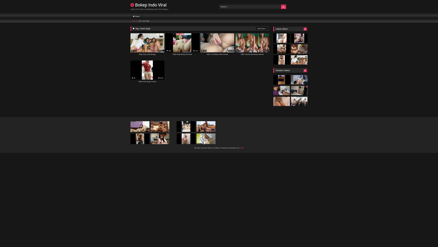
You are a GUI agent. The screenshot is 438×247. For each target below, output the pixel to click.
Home (137, 16)
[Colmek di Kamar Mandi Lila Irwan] (281, 49)
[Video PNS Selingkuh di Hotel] (281, 101)
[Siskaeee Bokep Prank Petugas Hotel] (299, 90)
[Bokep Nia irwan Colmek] (299, 49)
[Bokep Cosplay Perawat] (160, 138)
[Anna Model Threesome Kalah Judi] (139, 138)
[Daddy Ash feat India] (281, 38)
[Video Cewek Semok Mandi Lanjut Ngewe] (186, 138)
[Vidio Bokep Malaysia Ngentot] (206, 126)
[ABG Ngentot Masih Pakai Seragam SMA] (281, 79)
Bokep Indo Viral (150, 5)
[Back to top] (430, 240)
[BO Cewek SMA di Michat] (281, 90)
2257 (242, 148)
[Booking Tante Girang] (186, 126)
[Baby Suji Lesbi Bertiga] (299, 60)
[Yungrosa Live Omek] (299, 38)
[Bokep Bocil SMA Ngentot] (299, 101)
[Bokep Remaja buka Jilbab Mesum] (160, 126)
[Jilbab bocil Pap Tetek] (281, 60)
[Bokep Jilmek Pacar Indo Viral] (299, 79)
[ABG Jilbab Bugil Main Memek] (139, 126)
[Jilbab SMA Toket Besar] (206, 138)
